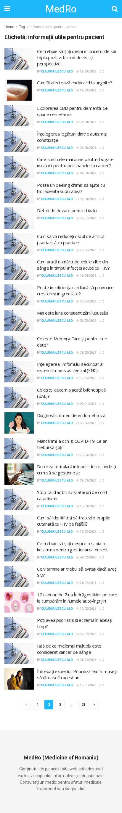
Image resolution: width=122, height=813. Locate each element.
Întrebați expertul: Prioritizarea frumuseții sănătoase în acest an (77, 674)
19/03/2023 (87, 480)
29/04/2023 (87, 403)
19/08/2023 (87, 147)
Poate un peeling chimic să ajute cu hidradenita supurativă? (71, 188)
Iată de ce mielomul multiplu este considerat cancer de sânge (69, 649)
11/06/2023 (87, 275)
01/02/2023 (87, 659)
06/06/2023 (87, 301)
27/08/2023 (87, 122)
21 (83, 704)
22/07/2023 (87, 218)
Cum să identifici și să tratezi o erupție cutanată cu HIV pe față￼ (73, 521)
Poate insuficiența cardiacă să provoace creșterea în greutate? (75, 290)
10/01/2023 (87, 685)
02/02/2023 (87, 634)
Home (9, 27)
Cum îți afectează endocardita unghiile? (74, 83)
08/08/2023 (87, 173)
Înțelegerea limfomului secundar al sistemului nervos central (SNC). (70, 367)
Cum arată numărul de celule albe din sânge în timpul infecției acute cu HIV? (73, 265)
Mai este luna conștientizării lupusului (72, 313)
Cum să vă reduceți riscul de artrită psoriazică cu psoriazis (70, 239)
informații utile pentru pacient (54, 27)
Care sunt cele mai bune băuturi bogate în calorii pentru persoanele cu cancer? (75, 162)
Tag (22, 27)
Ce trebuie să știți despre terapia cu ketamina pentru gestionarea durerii (72, 546)
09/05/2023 (87, 320)
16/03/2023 (87, 506)
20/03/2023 (87, 455)
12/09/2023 (87, 71)
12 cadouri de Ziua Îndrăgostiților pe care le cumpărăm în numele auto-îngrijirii (77, 598)
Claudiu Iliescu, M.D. (57, 71)
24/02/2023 (87, 557)
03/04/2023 (87, 423)
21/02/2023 (87, 583)
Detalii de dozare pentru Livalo (67, 210)
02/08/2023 (87, 199)
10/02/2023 (87, 608)
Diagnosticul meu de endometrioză (71, 415)
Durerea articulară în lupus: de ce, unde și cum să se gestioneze (76, 469)
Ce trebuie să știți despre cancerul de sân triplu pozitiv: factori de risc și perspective (77, 57)
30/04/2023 (87, 378)
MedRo (61, 9)
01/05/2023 (87, 352)
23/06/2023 (87, 250)
